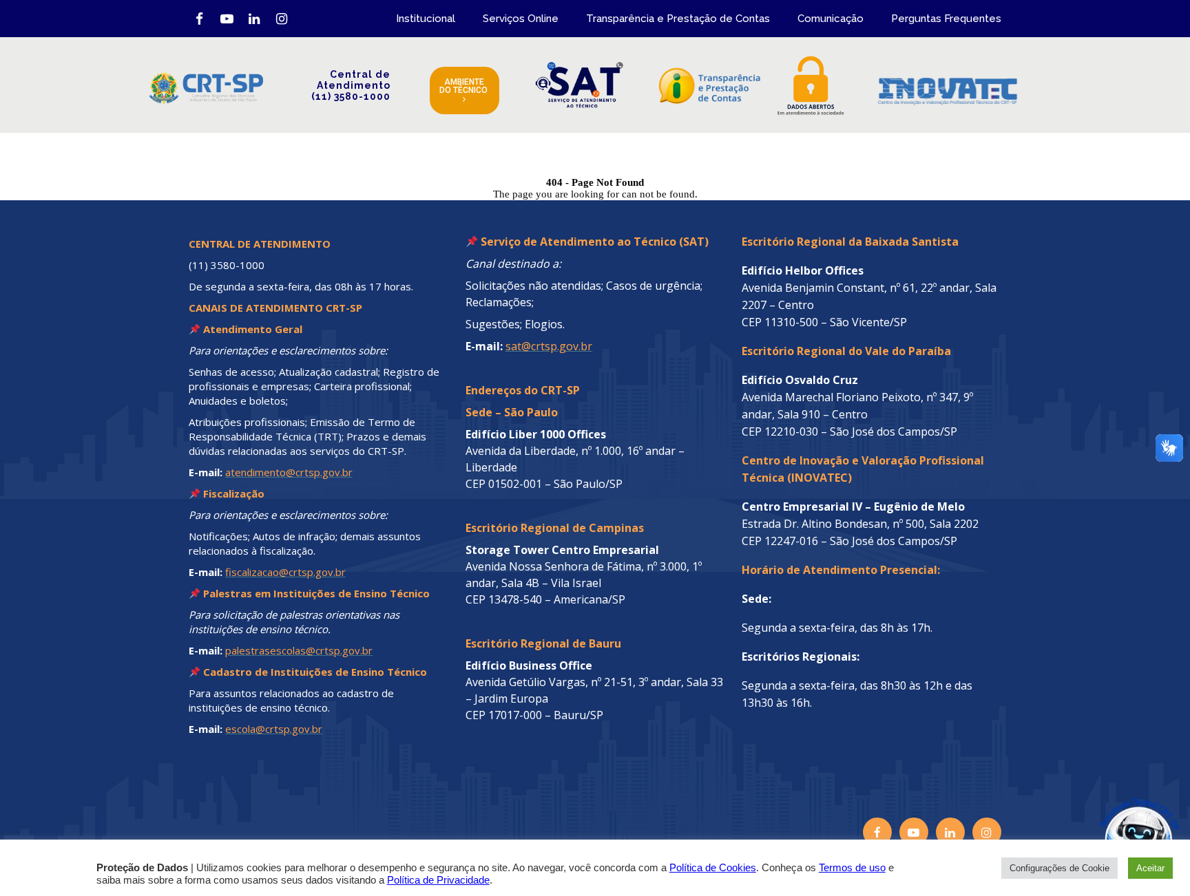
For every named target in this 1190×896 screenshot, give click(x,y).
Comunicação (830, 18)
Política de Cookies (712, 867)
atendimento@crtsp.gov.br (289, 472)
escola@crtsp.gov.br (273, 729)
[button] (1108, 814)
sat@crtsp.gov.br (548, 346)
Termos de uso (852, 867)
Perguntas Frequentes (946, 18)
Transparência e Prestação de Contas (678, 18)
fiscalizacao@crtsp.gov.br (285, 572)
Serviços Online (521, 18)
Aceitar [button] (1150, 868)
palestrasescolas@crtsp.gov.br (299, 650)
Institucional (425, 18)
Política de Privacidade (438, 880)
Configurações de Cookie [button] (1059, 868)
